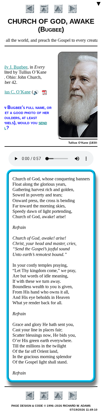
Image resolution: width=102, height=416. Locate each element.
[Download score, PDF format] (44, 91)
